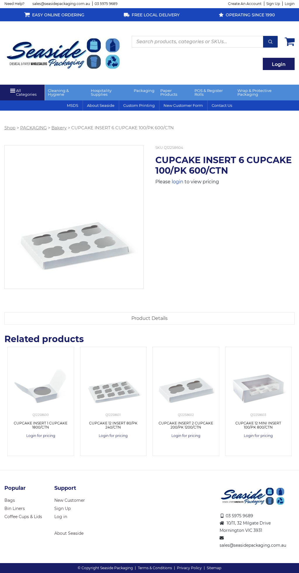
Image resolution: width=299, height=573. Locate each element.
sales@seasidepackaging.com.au (61, 3)
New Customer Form (183, 105)
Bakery (59, 127)
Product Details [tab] (149, 318)
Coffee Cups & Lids (23, 516)
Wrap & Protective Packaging (254, 92)
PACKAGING (33, 127)
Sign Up (273, 3)
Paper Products (168, 92)
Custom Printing (139, 105)
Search (270, 42)
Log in (60, 516)
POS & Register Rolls (208, 92)
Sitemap (214, 568)
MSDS (72, 105)
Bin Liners (14, 508)
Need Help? (14, 3)
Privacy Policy (189, 568)
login (177, 181)
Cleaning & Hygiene (58, 92)
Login (290, 3)
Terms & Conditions (155, 568)
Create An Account (245, 3)
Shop (9, 127)
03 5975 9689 (106, 3)
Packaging (144, 90)
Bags (9, 500)
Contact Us (222, 105)
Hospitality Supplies (101, 92)
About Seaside (100, 105)
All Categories (26, 92)
